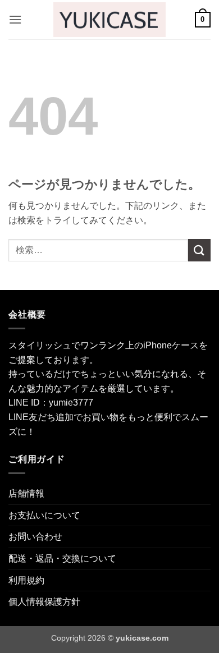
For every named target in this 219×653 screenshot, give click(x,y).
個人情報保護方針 (44, 601)
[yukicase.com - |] (109, 19)
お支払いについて (44, 515)
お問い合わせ (35, 536)
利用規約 (26, 580)
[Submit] (199, 250)
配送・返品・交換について (62, 558)
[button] (15, 19)
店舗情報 (26, 493)
